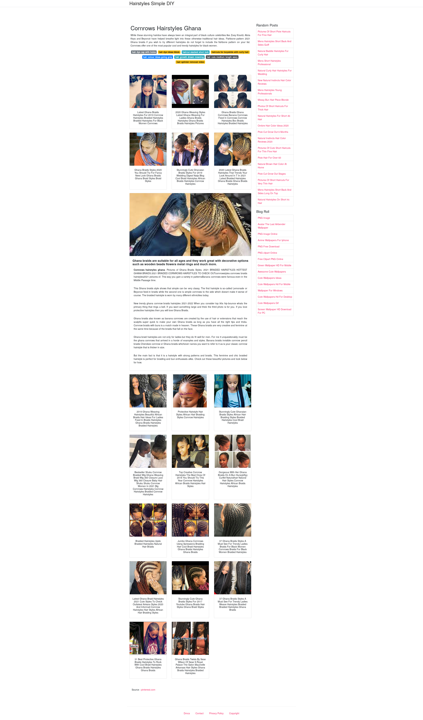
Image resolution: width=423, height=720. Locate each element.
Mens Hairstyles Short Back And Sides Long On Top (274, 191)
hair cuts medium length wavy (222, 57)
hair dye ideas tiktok (169, 52)
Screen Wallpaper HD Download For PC (274, 311)
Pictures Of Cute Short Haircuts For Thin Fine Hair (274, 149)
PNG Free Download (268, 246)
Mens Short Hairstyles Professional (269, 62)
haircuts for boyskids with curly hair (230, 52)
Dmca (187, 713)
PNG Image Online (267, 233)
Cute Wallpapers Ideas (269, 277)
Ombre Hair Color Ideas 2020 (273, 125)
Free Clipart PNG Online (270, 259)
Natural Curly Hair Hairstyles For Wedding (275, 72)
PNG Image (264, 217)
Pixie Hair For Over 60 (269, 157)
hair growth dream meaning (189, 57)
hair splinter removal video (190, 62)
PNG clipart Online (267, 252)
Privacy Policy (216, 713)
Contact (199, 713)
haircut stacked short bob (196, 52)
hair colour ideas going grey (157, 57)
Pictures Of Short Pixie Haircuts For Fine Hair (274, 33)
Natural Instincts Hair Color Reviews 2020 (272, 139)
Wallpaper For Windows (270, 290)
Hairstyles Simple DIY (151, 3)
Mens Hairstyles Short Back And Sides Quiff (274, 43)
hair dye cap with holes (144, 52)
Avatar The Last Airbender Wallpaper (271, 225)
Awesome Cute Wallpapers (272, 271)
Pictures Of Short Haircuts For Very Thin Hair (273, 181)
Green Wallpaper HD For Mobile (274, 265)
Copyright (234, 713)
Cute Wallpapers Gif (268, 303)
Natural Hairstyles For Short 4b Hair (274, 117)
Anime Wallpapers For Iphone (273, 240)
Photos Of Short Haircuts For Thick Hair (273, 107)
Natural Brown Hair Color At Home (272, 165)
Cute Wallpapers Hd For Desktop (275, 296)
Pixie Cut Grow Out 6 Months (273, 131)
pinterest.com (148, 689)
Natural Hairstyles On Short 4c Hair (273, 201)
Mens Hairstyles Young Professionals (270, 91)
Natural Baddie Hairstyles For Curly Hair (273, 52)
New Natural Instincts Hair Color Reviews (274, 82)
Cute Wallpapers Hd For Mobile (274, 284)
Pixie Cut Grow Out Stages (272, 173)
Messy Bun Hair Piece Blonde (273, 99)
